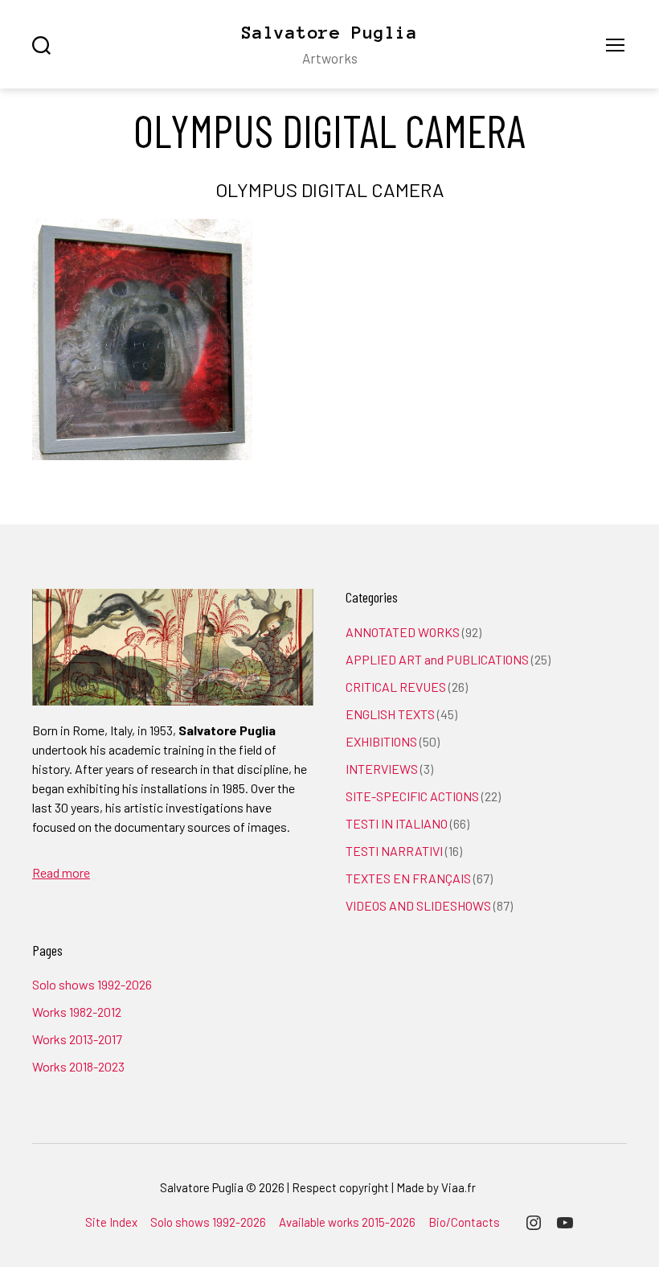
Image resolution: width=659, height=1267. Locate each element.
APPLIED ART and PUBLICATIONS (437, 659)
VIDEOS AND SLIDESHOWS (418, 905)
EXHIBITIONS (381, 741)
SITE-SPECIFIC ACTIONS (412, 796)
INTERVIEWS (382, 768)
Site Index (111, 1222)
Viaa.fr (458, 1187)
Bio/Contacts (464, 1222)
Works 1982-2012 (76, 1011)
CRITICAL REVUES (396, 686)
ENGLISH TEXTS (390, 714)
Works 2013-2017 (77, 1039)
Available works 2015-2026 (347, 1222)
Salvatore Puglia (329, 32)
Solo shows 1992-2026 (92, 984)
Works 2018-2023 (78, 1066)
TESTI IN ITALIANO (397, 823)
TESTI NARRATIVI (394, 850)
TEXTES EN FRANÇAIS (408, 878)
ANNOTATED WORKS (403, 632)
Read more (61, 872)
